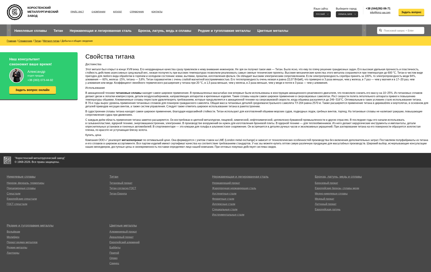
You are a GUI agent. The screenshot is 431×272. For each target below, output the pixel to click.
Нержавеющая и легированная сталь (100, 31)
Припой (114, 252)
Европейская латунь (327, 209)
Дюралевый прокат (121, 237)
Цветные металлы (272, 31)
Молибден (13, 237)
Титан (58, 31)
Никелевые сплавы (30, 31)
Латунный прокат (325, 204)
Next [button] (364, 30)
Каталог (117, 12)
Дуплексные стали (223, 204)
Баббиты (115, 247)
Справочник (137, 12)
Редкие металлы (17, 247)
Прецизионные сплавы (21, 188)
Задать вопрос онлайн (32, 90)
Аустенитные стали (224, 193)
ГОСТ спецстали (17, 204)
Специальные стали (224, 209)
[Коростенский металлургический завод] (7, 160)
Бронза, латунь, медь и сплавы (164, 31)
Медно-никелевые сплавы (331, 193)
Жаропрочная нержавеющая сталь (234, 188)
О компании (98, 12)
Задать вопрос (411, 12)
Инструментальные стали (228, 214)
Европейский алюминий (124, 242)
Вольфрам (13, 231)
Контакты (157, 12)
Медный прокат (324, 198)
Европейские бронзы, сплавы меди (337, 188)
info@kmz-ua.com (380, 12)
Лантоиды (13, 252)
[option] (30, 30)
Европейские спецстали (22, 198)
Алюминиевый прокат (123, 231)
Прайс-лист (77, 12)
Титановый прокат (120, 183)
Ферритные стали (223, 198)
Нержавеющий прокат (226, 183)
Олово (113, 258)
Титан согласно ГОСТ (122, 188)
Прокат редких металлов (22, 242)
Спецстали (13, 193)
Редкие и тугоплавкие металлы (224, 31)
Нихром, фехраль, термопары (25, 183)
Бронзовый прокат (326, 183)
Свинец (114, 263)
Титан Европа (118, 193)
